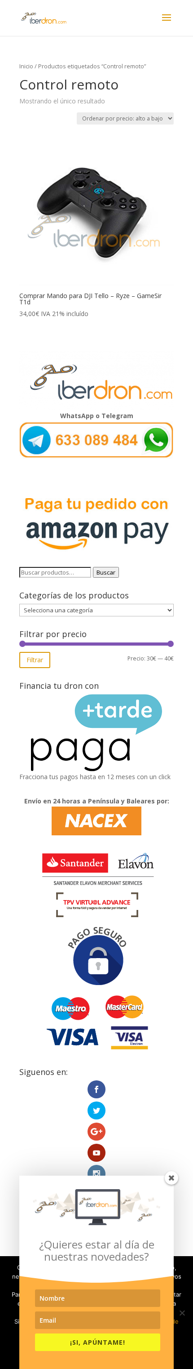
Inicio (26, 66)
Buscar (105, 572)
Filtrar (34, 660)
